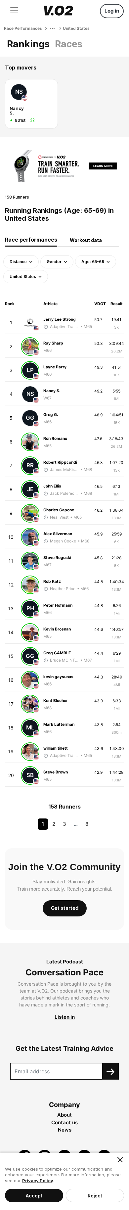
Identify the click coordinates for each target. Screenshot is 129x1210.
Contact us (64, 1122)
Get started (64, 908)
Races (68, 44)
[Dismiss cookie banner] (120, 1160)
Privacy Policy (37, 1180)
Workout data (86, 240)
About (64, 1115)
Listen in (65, 1017)
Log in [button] (112, 11)
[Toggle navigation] (14, 10)
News (64, 1130)
